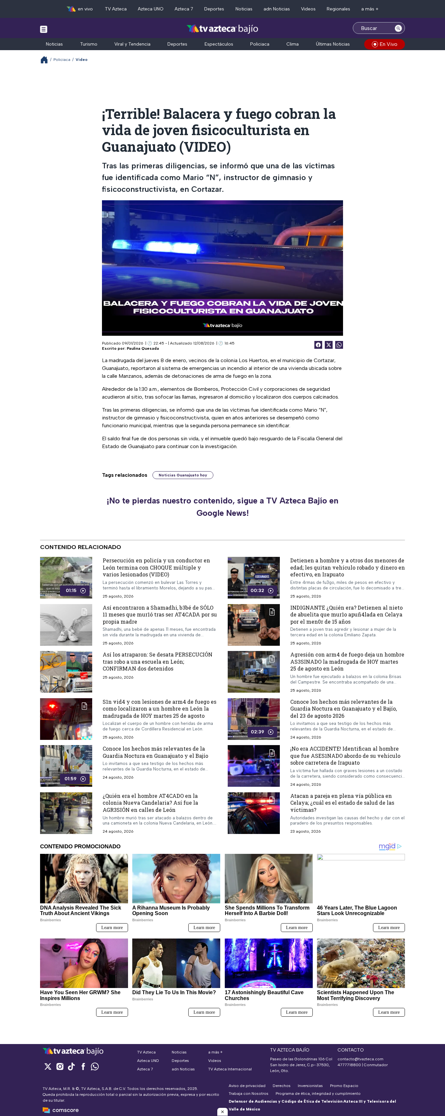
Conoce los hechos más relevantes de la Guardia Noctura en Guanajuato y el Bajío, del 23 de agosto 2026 (343, 708)
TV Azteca (116, 9)
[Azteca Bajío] (223, 28)
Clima (292, 44)
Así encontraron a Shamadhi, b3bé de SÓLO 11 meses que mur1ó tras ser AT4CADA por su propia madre (160, 614)
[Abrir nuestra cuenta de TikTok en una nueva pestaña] (71, 1066)
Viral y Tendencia (132, 44)
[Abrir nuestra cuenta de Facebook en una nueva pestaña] (83, 1066)
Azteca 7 (184, 9)
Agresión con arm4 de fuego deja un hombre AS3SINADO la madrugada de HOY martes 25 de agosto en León (347, 661)
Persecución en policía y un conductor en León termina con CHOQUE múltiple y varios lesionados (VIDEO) (156, 567)
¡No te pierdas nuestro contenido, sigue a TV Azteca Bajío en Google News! (222, 507)
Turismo (88, 44)
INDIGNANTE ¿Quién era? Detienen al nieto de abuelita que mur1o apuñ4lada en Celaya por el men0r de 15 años (346, 614)
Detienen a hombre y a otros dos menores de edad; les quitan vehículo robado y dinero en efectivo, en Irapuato (347, 567)
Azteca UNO (151, 9)
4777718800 (349, 1065)
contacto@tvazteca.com (360, 1059)
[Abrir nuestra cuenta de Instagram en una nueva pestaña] (60, 1066)
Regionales (338, 9)
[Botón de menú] (43, 29)
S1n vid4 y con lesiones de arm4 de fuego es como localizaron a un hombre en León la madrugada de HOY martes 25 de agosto (159, 708)
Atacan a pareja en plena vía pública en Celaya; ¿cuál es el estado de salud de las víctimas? (342, 802)
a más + (370, 9)
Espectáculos (219, 44)
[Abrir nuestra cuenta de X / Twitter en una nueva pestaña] (48, 1066)
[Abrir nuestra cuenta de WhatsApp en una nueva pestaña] (95, 1066)
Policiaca (259, 44)
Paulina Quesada (143, 348)
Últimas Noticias (333, 44)
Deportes (214, 9)
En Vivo (388, 44)
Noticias (244, 9)
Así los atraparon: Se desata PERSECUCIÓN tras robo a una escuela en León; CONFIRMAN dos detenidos (157, 661)
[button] (222, 1112)
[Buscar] (398, 28)
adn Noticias (277, 9)
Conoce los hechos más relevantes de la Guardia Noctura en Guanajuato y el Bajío (155, 752)
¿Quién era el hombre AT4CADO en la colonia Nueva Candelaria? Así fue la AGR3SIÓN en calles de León (150, 802)
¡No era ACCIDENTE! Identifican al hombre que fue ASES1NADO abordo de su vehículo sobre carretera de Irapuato (345, 755)
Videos (308, 9)
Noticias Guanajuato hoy (183, 475)
